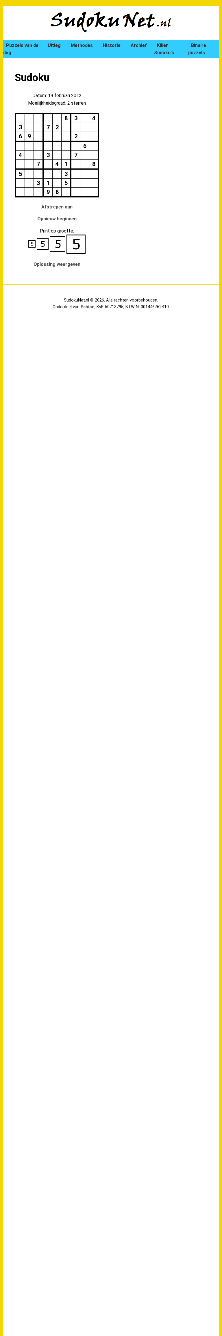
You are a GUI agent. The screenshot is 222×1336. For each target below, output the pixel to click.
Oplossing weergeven (57, 264)
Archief (139, 45)
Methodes (82, 45)
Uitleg (54, 45)
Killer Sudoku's (164, 49)
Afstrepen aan (57, 207)
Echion (88, 306)
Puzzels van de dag (20, 49)
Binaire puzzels (197, 49)
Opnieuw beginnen (57, 219)
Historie (112, 45)
